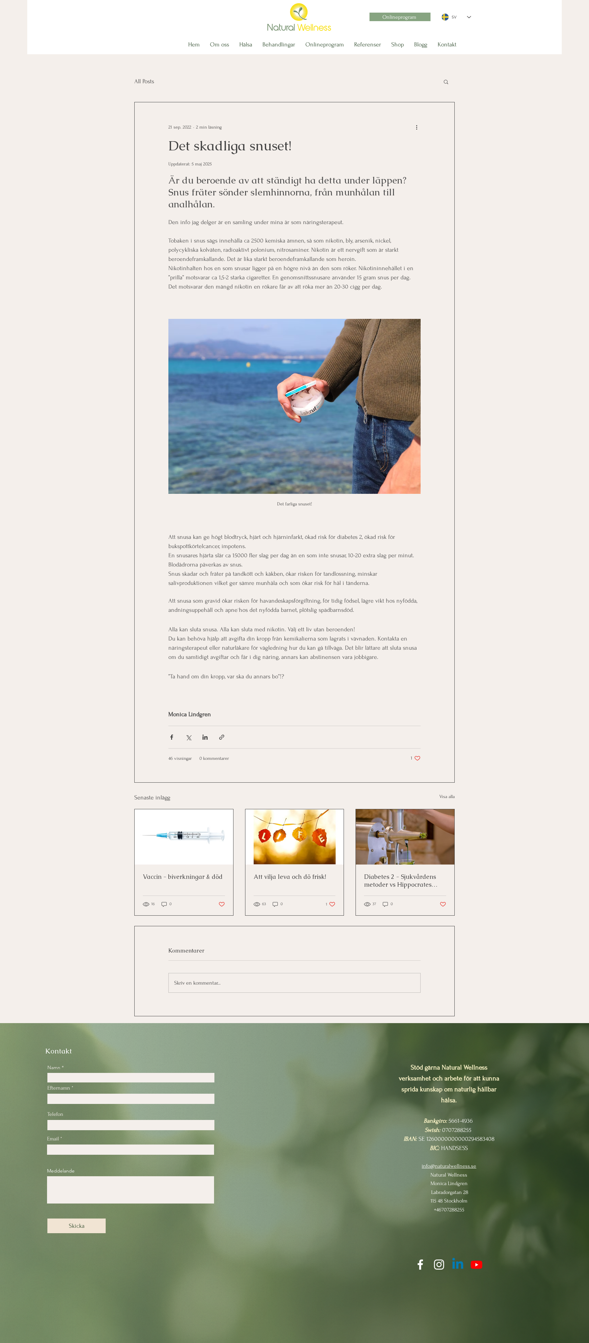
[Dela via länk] (221, 737)
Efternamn (58, 1088)
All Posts (144, 81)
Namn (53, 1067)
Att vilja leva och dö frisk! (290, 877)
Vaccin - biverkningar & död (183, 877)
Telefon (55, 1114)
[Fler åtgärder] (416, 127)
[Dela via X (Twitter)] (188, 737)
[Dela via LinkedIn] (205, 737)
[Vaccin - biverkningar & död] (184, 837)
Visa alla (447, 796)
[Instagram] (439, 1264)
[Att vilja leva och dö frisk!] (294, 837)
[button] (446, 81)
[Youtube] (476, 1264)
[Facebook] (420, 1264)
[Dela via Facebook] (171, 737)
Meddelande (61, 1170)
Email (53, 1138)
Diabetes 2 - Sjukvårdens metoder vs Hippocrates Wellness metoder (400, 880)
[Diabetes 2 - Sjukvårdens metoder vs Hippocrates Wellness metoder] (405, 837)
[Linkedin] (458, 1264)
